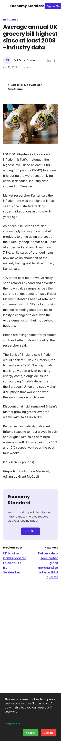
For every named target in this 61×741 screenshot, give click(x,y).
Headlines (10, 19)
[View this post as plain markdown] (49, 60)
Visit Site (30, 531)
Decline (48, 733)
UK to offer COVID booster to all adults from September (14, 562)
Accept (30, 733)
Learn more (12, 724)
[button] (5, 6)
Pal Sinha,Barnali (25, 60)
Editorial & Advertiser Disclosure (25, 87)
